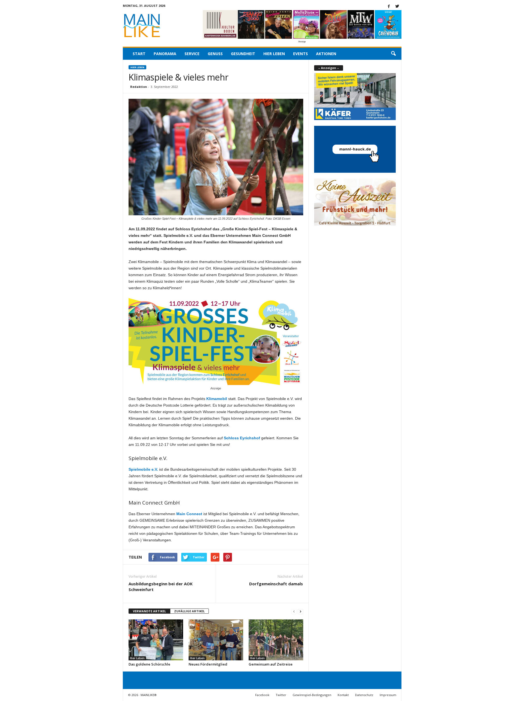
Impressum (388, 695)
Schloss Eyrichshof (242, 438)
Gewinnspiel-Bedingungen (312, 695)
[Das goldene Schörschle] (156, 639)
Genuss (215, 53)
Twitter (281, 695)
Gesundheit (243, 53)
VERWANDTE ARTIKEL (149, 611)
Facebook (262, 695)
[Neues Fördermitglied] (216, 639)
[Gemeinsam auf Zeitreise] (276, 639)
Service (192, 53)
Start (139, 53)
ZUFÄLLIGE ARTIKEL (189, 611)
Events (300, 53)
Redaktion (138, 87)
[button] (393, 54)
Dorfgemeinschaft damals (276, 583)
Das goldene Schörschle (149, 664)
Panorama (165, 53)
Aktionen (326, 53)
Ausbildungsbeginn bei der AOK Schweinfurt (161, 586)
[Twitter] (397, 7)
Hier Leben (274, 53)
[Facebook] (389, 7)
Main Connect (188, 514)
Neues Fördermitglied (208, 664)
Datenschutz (364, 695)
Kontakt (343, 695)
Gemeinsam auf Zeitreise (271, 664)
